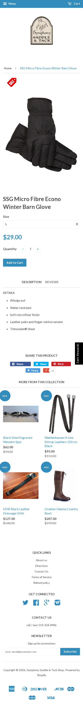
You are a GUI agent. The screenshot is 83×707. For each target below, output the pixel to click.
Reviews (51, 282)
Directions (41, 565)
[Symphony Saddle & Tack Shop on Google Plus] (47, 604)
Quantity (10, 249)
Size (6, 216)
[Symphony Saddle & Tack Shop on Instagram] (57, 604)
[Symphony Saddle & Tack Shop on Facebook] (36, 604)
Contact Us (41, 571)
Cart (76, 3)
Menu (12, 3)
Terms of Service (41, 577)
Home (8, 68)
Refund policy (41, 582)
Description (32, 282)
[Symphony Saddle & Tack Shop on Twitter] (25, 604)
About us (41, 560)
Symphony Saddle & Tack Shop (45, 670)
